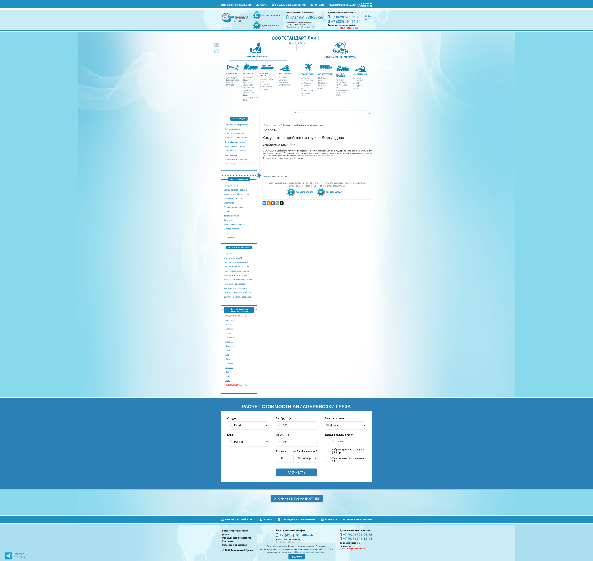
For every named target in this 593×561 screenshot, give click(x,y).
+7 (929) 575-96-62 (357, 535)
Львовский (247, 90)
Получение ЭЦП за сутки (236, 159)
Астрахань (265, 84)
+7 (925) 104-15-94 (357, 539)
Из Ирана (322, 83)
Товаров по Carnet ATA (233, 199)
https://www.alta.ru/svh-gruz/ (320, 156)
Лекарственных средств (234, 224)
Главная (267, 125)
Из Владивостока (307, 89)
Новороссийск (266, 79)
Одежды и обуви (231, 186)
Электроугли (284, 85)
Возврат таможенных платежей (238, 280)
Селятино (283, 80)
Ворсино (282, 77)
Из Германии (307, 80)
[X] (282, 203)
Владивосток (266, 87)
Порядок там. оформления (236, 262)
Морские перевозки (340, 75)
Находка (264, 89)
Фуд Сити (247, 82)
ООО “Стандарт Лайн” (296, 38)
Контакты (319, 5)
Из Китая (305, 78)
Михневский (248, 87)
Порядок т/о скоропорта (234, 284)
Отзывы (227, 254)
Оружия (227, 211)
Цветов (227, 233)
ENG (368, 15)
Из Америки (306, 83)
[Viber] (273, 203)
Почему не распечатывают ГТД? (238, 293)
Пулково (230, 85)
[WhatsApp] (277, 203)
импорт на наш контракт (236, 138)
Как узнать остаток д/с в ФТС (236, 275)
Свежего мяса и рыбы (233, 207)
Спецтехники (229, 203)
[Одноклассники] (269, 203)
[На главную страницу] (235, 17)
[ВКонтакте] (264, 203)
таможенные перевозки (235, 151)
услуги (263, 5)
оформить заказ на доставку (297, 498)
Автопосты (248, 73)
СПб (262, 82)
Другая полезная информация (237, 297)
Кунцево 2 (283, 82)
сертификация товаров (235, 142)
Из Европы (323, 78)
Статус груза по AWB (233, 258)
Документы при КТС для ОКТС (237, 267)
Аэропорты (231, 73)
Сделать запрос (270, 25)
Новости (276, 125)
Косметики (228, 220)
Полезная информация (342, 5)
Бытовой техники (231, 229)
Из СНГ (321, 80)
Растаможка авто (232, 129)
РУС (368, 19)
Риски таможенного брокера (236, 271)
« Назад (266, 176)
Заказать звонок (271, 15)
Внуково (230, 82)
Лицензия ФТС (296, 43)
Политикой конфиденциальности (310, 552)
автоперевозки (325, 74)
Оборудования (230, 237)
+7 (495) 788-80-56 (306, 17)
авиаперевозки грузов (235, 146)
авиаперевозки (308, 74)
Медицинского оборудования (236, 194)
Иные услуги (230, 164)
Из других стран (305, 94)
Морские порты (264, 74)
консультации (231, 155)
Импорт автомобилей (234, 133)
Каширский (248, 85)
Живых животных (231, 216)
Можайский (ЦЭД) (248, 78)
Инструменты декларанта (235, 288)
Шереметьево (232, 80)
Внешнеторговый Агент (238, 5)
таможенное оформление (236, 125)
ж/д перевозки (360, 74)
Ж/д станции (285, 73)
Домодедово (232, 77)
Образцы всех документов (290, 5)
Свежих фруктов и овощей (235, 190)
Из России (306, 85)
